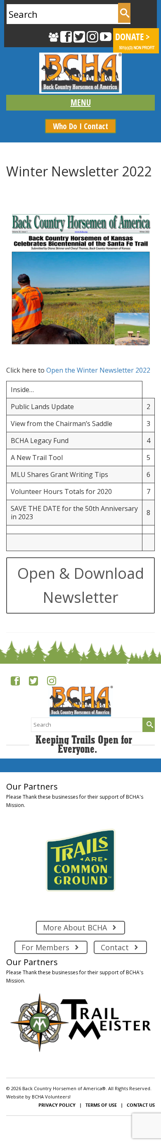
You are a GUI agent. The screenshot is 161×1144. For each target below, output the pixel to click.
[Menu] (80, 103)
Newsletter (48, 188)
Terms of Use (101, 1105)
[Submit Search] (124, 13)
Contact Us (141, 1105)
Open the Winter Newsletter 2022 (98, 370)
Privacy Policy (57, 1105)
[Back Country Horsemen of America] (80, 73)
